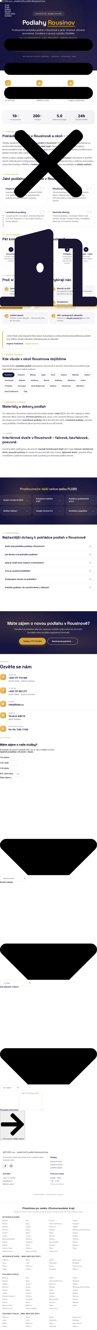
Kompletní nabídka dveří (44, 499)
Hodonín (21, 375)
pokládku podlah (23, 366)
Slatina (51, 1266)
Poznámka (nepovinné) (9, 1110)
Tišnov (51, 1248)
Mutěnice (71, 380)
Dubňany (58, 380)
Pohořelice (29, 1242)
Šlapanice (76, 1245)
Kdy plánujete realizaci (9, 987)
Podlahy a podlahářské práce (79, 499)
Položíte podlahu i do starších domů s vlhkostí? (27, 587)
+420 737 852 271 (18, 691)
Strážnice (34, 380)
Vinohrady (52, 1269)
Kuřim (51, 1233)
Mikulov (22, 380)
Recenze (8, 11)
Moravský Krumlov (8, 1239)
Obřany (4, 1266)
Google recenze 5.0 (74, 318)
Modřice (75, 1236)
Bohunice (5, 1260)
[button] (48, 116)
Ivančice (5, 1233)
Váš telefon (4, 768)
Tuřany (4, 1269)
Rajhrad (75, 1242)
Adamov (75, 1227)
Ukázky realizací (10, 511)
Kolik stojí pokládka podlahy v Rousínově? (25, 546)
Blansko (75, 375)
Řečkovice (29, 1266)
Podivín (4, 1242)
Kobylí (28, 1233)
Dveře (7, 7)
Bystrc (28, 1260)
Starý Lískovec (77, 1266)
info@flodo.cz (16, 704)
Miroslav (52, 1236)
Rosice (28, 1245)
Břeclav (33, 375)
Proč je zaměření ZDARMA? (17, 571)
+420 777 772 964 (18, 677)
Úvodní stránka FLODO (13, 500)
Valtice (75, 1248)
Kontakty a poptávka (78, 511)
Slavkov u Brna (7, 1248)
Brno (53, 375)
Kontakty (8, 16)
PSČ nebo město (7, 774)
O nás (7, 5)
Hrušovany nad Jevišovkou (81, 1230)
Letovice (28, 1236)
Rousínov (8, 375)
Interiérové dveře (56, 1161)
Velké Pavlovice (7, 1251)
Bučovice (5, 1230)
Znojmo (64, 375)
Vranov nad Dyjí (31, 1251)
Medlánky (76, 1263)
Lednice (5, 1236)
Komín (51, 1260)
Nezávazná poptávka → (62, 641)
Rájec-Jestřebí (53, 1242)
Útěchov (28, 1269)
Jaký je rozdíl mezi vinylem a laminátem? (24, 562)
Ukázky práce (10, 13)
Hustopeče (9, 380)
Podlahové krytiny (56, 1165)
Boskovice (52, 1227)
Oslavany (76, 1239)
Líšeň (27, 1263)
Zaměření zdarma (56, 1168)
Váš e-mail (4, 763)
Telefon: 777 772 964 (32, 641)
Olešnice (52, 1239)
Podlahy (8, 9)
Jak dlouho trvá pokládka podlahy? (21, 554)
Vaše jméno (5, 757)
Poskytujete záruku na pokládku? (21, 579)
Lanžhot (75, 1233)
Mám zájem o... (6, 777)
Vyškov (87, 375)
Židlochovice (53, 1251)
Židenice (75, 1269)
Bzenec (46, 380)
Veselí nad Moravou (55, 1224)
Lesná (4, 1263)
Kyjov (43, 375)
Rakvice (5, 1245)
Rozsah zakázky (6, 882)
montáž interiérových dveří (50, 449)
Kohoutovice (77, 1260)
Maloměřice (53, 1263)
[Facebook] (5, 1166)
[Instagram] (11, 1166)
